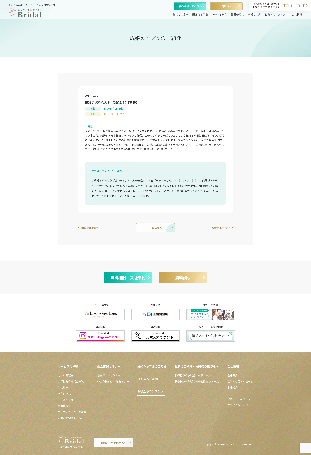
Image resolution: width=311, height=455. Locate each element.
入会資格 (63, 387)
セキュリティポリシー (240, 399)
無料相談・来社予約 (190, 6)
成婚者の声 (254, 14)
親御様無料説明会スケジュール (193, 375)
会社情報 (297, 14)
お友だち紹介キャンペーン (73, 418)
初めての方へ (180, 14)
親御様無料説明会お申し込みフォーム (197, 381)
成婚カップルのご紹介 (152, 366)
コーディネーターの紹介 (72, 412)
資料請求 (226, 6)
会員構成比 (64, 406)
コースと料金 (219, 14)
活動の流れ (237, 14)
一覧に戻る (155, 228)
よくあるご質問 (147, 379)
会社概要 (232, 375)
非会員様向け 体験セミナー (113, 381)
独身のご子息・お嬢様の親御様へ (197, 366)
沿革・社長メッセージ (240, 381)
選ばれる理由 (200, 14)
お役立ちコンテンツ (276, 14)
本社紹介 (232, 387)
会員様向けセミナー (109, 375)
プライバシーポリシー (240, 405)
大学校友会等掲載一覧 (71, 381)
